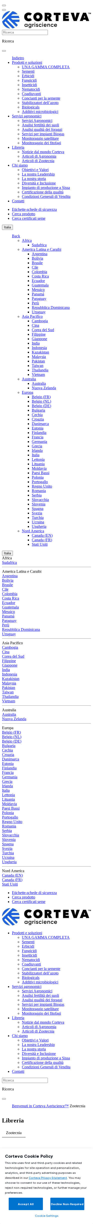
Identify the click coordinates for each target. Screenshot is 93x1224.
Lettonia (38, 459)
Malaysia (39, 357)
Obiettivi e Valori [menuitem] (35, 170)
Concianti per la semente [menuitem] (41, 98)
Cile (35, 267)
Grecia (37, 446)
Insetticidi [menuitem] (29, 85)
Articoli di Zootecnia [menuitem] (38, 161)
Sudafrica (39, 245)
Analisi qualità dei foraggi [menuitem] (42, 129)
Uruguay (39, 312)
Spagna (37, 508)
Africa (27, 240)
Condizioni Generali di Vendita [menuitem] (46, 196)
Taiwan (37, 365)
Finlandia (39, 433)
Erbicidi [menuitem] (28, 76)
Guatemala (40, 285)
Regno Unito (42, 486)
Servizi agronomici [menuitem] (26, 116)
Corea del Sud (43, 330)
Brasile (37, 263)
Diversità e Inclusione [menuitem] (39, 183)
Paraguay (39, 298)
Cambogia (40, 321)
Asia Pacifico (32, 316)
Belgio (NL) (41, 401)
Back (16, 236)
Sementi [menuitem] (28, 71)
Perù (35, 303)
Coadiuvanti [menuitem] (31, 94)
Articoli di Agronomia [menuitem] (39, 156)
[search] (4, 51)
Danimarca (40, 424)
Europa (27, 392)
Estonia (37, 428)
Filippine (39, 334)
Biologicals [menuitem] (30, 107)
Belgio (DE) (41, 406)
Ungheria (39, 526)
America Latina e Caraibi (41, 249)
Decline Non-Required (67, 1204)
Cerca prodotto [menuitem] (23, 214)
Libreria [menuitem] (18, 147)
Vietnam (38, 374)
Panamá (38, 294)
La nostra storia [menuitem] (34, 179)
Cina (35, 325)
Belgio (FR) (41, 397)
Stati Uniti (40, 544)
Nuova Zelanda (44, 388)
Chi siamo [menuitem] (20, 165)
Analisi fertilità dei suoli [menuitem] (40, 125)
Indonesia (39, 348)
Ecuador (38, 281)
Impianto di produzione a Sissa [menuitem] (46, 187)
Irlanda (37, 450)
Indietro (18, 58)
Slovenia (38, 504)
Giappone (39, 339)
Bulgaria (38, 410)
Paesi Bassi (40, 473)
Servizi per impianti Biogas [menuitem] (43, 134)
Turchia (38, 517)
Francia (37, 437)
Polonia (38, 477)
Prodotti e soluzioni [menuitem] (27, 62)
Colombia (39, 272)
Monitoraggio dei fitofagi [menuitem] (41, 143)
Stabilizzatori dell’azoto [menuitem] (40, 103)
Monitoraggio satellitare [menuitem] (40, 138)
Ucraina (38, 522)
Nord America (33, 531)
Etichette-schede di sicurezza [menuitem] (34, 209)
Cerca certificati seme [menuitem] (28, 218)
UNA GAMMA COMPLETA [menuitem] (46, 67)
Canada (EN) (42, 535)
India (36, 343)
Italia (7, 227)
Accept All (25, 1204)
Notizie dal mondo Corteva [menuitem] (43, 152)
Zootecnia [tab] (14, 1133)
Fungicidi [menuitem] (29, 80)
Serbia (37, 495)
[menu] (4, 5)
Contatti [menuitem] (18, 201)
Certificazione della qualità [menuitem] (42, 192)
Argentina (39, 254)
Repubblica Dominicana (51, 307)
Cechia (37, 415)
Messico (38, 290)
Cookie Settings (46, 1215)
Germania (39, 441)
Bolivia (37, 258)
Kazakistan (40, 352)
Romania (39, 491)
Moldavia (39, 468)
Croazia (38, 419)
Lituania (38, 464)
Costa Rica (40, 276)
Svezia (37, 513)
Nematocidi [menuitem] (31, 89)
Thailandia (40, 370)
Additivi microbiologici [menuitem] (40, 111)
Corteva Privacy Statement (48, 1177)
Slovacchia (40, 500)
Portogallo (40, 482)
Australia (29, 379)
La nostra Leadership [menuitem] (38, 174)
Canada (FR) (42, 540)
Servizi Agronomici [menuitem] (37, 120)
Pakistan (38, 361)
